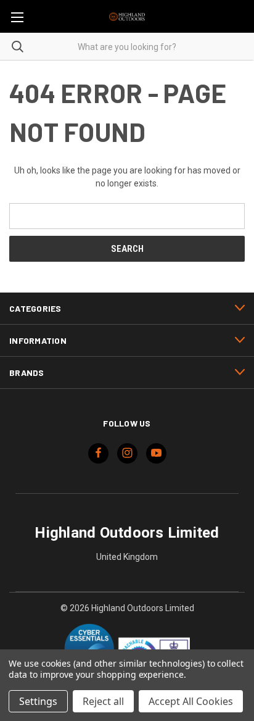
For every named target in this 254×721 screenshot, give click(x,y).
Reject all (103, 701)
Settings (38, 701)
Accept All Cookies (191, 701)
